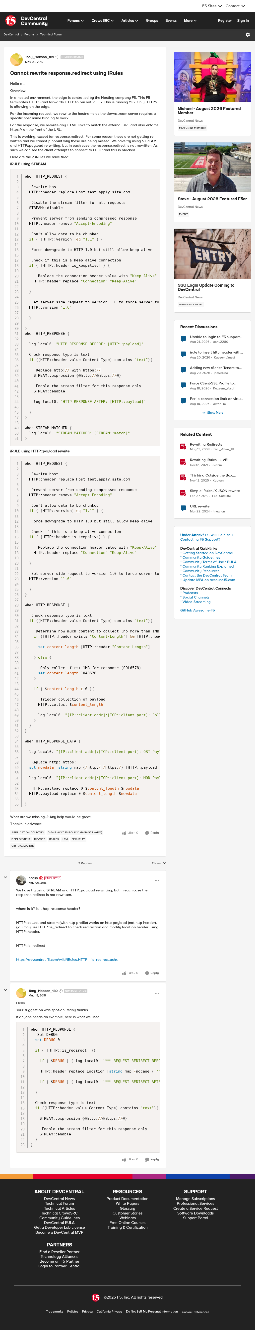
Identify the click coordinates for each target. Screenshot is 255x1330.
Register (225, 20)
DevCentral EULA (59, 1222)
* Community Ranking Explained (207, 566)
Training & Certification (128, 1227)
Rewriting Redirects (206, 444)
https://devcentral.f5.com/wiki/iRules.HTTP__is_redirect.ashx (67, 959)
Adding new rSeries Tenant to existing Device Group (214, 368)
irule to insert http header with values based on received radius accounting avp (217, 352)
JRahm (217, 465)
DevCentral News (190, 121)
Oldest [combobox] (159, 863)
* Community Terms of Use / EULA (208, 562)
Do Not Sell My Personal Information (152, 1312)
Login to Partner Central (59, 1266)
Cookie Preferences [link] (195, 1312)
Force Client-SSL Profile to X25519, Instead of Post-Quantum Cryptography (212, 383)
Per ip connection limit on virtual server (217, 399)
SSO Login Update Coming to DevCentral (206, 288)
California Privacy (109, 1312)
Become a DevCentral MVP (59, 1232)
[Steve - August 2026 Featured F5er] (212, 167)
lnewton (219, 511)
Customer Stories (127, 1213)
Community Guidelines (59, 1218)
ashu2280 (220, 342)
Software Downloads (195, 1213)
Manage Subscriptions (195, 1199)
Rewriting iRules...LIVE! (209, 460)
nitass (33, 878)
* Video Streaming (195, 602)
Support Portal (195, 1218)
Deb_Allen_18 (223, 449)
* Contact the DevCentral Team (206, 575)
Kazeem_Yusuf (224, 358)
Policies (72, 1312)
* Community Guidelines (200, 557)
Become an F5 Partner (59, 1261)
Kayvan (218, 481)
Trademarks (54, 1312)
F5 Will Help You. (207, 535)
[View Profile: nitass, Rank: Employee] (21, 880)
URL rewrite (199, 506)
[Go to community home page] (26, 21)
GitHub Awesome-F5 (197, 610)
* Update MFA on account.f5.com (207, 580)
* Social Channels (194, 597)
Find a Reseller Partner (59, 1252)
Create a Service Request (195, 1208)
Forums (29, 34)
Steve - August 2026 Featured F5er (212, 199)
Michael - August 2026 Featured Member (209, 111)
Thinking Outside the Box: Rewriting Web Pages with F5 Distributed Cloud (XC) (214, 475)
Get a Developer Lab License (59, 1227)
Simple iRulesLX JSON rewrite (215, 491)
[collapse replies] (5, 877)
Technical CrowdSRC (59, 1213)
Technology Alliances (59, 1256)
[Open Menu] (247, 34)
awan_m (219, 404)
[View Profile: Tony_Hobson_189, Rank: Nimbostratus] (16, 59)
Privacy (87, 1312)
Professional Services (195, 1203)
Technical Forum (51, 34)
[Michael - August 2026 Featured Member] (212, 77)
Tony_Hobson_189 (39, 57)
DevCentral (11, 34)
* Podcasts (189, 593)
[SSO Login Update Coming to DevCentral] (212, 254)
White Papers (127, 1203)
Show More (215, 413)
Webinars (128, 1218)
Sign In (243, 20)
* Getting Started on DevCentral (206, 553)
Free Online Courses (127, 1222)
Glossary (127, 1208)
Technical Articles (59, 1208)
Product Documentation (127, 1199)
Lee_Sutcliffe (221, 496)
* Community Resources (199, 571)
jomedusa (221, 373)
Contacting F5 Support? (200, 539)
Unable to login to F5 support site (215, 337)
